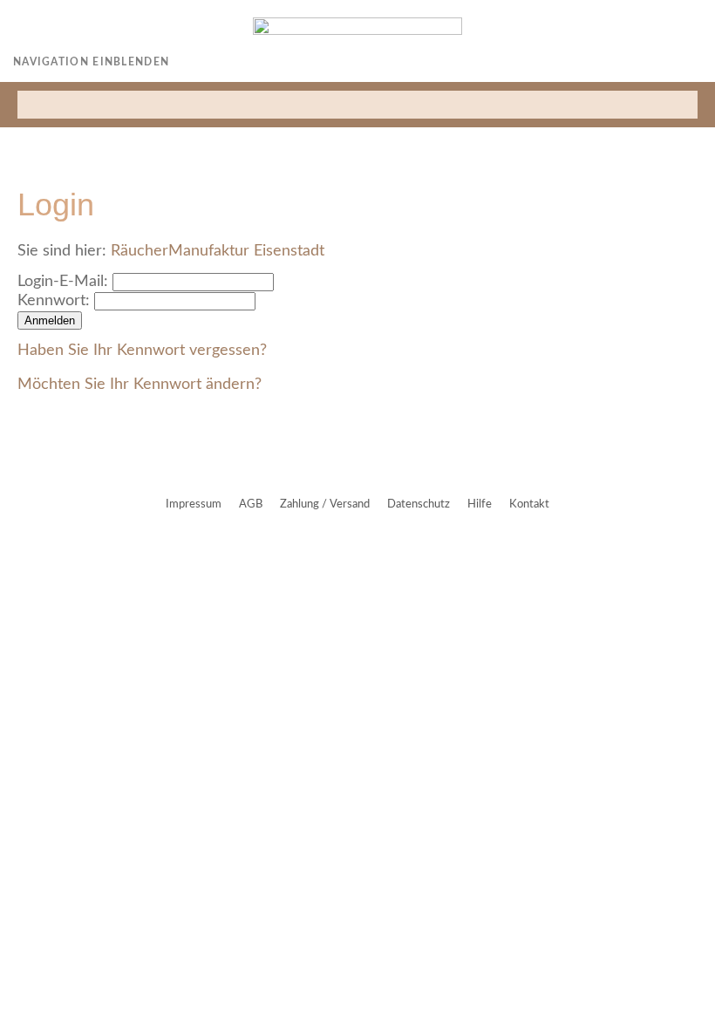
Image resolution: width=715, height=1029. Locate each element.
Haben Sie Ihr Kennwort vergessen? (142, 350)
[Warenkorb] (695, 62)
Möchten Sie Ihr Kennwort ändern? (139, 384)
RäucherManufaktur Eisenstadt (217, 251)
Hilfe (479, 504)
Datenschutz (418, 504)
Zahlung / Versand (325, 504)
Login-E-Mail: (62, 282)
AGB (250, 504)
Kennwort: (53, 301)
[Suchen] (685, 105)
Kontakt (529, 504)
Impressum (193, 504)
